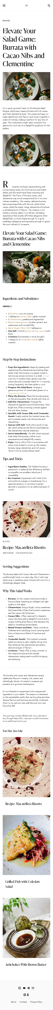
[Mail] (33, 988)
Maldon (28, 331)
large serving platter (17, 393)
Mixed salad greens (18, 322)
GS (26, 5)
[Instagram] (19, 988)
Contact (23, 1002)
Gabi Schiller (8, 553)
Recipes (6, 21)
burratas (14, 314)
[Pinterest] (29, 988)
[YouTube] (24, 988)
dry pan (46, 376)
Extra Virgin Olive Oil (18, 328)
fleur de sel (40, 331)
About (13, 1002)
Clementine (16, 319)
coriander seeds (29, 339)
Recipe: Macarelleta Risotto (24, 547)
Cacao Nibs (26, 316)
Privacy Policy (36, 1002)
